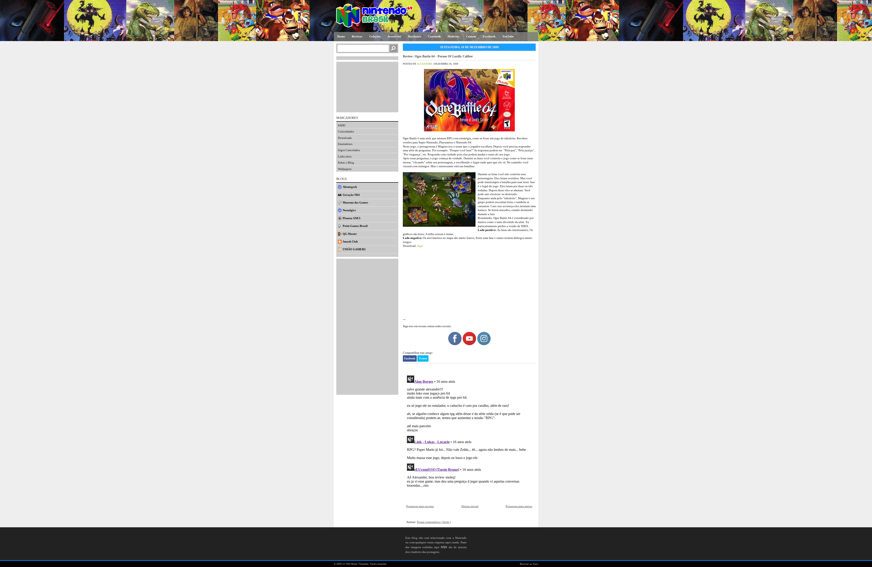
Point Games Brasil (355, 226)
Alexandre (425, 63)
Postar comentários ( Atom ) (434, 522)
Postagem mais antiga (519, 506)
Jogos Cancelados (349, 150)
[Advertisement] (469, 282)
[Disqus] (469, 430)
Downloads (345, 138)
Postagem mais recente (420, 506)
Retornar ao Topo (529, 563)
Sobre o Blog (346, 162)
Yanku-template (378, 563)
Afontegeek (350, 187)
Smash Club (350, 241)
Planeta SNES (351, 218)
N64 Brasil (352, 563)
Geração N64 (351, 194)
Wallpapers (345, 169)
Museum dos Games (355, 202)
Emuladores (345, 144)
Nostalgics (349, 210)
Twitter (423, 358)
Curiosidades (346, 131)
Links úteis (345, 156)
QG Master (350, 234)
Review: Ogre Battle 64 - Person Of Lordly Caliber (438, 56)
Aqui (420, 246)
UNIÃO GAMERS (354, 249)
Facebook (409, 358)
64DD (341, 125)
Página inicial (469, 506)
